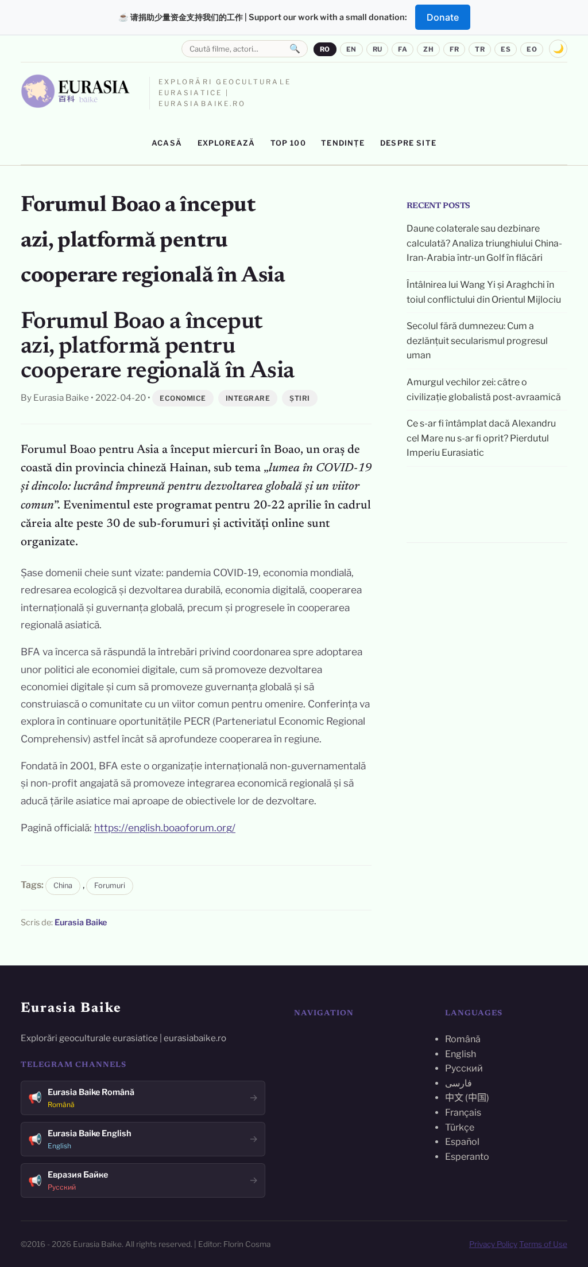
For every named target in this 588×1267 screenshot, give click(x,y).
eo (532, 49)
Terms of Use (543, 1244)
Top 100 (288, 143)
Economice (183, 398)
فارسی (458, 1083)
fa (402, 49)
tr (480, 49)
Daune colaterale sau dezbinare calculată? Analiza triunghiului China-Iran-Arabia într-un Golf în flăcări (484, 243)
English (460, 1054)
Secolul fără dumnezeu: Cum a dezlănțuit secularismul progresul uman (477, 340)
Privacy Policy (493, 1244)
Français (463, 1112)
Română (463, 1039)
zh (428, 49)
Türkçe (459, 1127)
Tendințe (343, 143)
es (505, 49)
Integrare (248, 398)
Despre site (408, 143)
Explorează (227, 143)
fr (454, 49)
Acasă (167, 143)
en (351, 49)
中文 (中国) (467, 1097)
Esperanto (467, 1156)
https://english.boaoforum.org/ (164, 828)
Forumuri (109, 885)
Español (462, 1141)
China (62, 885)
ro (325, 49)
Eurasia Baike (81, 922)
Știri (299, 398)
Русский (464, 1068)
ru (377, 49)
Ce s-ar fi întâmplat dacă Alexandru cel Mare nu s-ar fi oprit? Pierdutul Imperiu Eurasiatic (481, 438)
